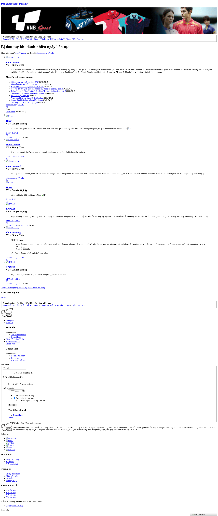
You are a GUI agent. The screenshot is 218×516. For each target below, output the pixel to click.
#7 (7, 260)
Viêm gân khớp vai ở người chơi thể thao (27, 98)
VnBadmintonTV (13, 341)
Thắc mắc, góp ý (12, 476)
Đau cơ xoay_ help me (20, 96)
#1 (7, 107)
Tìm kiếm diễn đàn (18, 335)
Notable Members (18, 356)
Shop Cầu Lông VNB (15, 339)
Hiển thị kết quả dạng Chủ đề (33, 400)
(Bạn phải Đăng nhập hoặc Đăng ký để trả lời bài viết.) (23, 288)
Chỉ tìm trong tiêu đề (24, 373)
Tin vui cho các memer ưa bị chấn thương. (28, 93)
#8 (7, 281)
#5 (7, 201)
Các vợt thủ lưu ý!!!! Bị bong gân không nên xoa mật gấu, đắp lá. (37, 89)
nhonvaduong (41, 53)
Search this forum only (25, 398)
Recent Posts (16, 337)
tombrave (24, 225)
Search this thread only (25, 395)
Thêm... (11, 417)
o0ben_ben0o (13, 144)
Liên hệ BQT (11, 481)
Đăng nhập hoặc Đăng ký (14, 3)
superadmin (10, 111)
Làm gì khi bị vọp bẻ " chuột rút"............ (27, 84)
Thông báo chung (13, 474)
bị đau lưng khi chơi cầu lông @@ (25, 82)
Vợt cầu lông (11, 490)
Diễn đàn (9, 323)
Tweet (3, 297)
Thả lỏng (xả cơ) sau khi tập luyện (24, 102)
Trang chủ (10, 320)
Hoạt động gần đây (18, 360)
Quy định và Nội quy (14, 506)
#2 (7, 135)
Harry (9, 121)
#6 (7, 223)
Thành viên (10, 344)
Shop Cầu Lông (12, 459)
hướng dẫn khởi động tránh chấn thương (27, 100)
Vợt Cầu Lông (12, 464)
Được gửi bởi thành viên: (13, 377)
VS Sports (10, 462)
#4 (7, 180)
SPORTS (11, 208)
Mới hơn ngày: (9, 388)
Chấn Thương (20, 53)
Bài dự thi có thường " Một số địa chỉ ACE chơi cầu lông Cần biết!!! (38, 91)
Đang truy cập (16, 358)
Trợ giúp (9, 478)
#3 (7, 159)
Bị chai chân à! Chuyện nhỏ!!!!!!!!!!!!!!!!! (27, 86)
